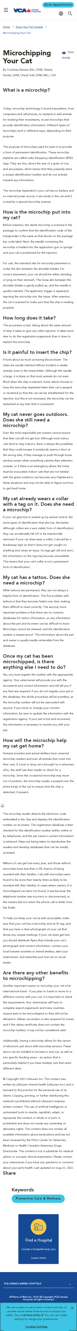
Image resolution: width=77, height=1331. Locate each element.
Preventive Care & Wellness (38, 1198)
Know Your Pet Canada (29, 27)
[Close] (72, 1308)
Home (6, 27)
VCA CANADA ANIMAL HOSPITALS (22, 1284)
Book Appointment (58, 4)
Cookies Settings (36, 1327)
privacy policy (33, 1315)
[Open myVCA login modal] (62, 13)
